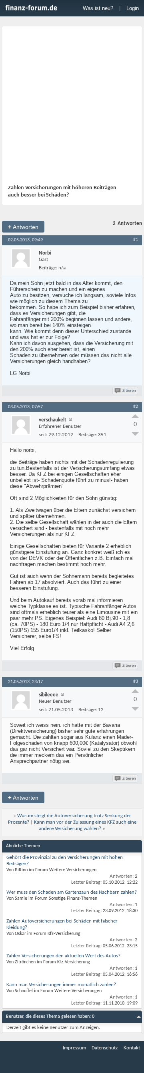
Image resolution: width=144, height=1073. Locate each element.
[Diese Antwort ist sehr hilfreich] (135, 416)
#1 (135, 239)
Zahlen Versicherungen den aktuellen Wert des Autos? (63, 956)
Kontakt (132, 1048)
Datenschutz (105, 1048)
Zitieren (129, 391)
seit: (43, 434)
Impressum (74, 1048)
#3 (135, 681)
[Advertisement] (72, 108)
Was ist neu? (98, 8)
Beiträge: (48, 268)
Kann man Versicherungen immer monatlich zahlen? (61, 984)
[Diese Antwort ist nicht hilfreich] (135, 434)
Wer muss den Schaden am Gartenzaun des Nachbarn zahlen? (71, 892)
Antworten (23, 226)
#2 (135, 406)
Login (132, 8)
